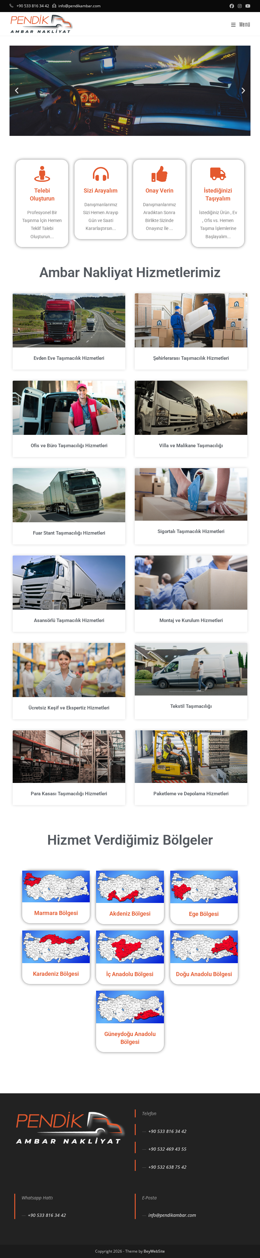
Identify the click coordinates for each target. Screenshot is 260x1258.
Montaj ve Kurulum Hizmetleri (191, 620)
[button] (17, 91)
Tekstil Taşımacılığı (191, 706)
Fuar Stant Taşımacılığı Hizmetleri (69, 533)
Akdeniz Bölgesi (130, 913)
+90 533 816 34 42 (167, 1131)
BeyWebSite (154, 1251)
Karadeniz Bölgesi (56, 973)
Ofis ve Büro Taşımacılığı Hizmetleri (69, 445)
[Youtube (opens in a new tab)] (247, 6)
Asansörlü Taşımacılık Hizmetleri (69, 620)
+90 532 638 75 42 (167, 1167)
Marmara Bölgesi (56, 913)
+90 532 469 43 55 (167, 1149)
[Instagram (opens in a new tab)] (240, 6)
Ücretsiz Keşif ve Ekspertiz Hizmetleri (69, 708)
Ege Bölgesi (204, 914)
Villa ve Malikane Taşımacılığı (191, 445)
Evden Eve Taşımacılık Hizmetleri (69, 358)
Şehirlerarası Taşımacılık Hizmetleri (191, 358)
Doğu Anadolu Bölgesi (204, 974)
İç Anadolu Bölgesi (129, 974)
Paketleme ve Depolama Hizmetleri (191, 794)
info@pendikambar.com (79, 6)
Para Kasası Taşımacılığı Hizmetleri (69, 794)
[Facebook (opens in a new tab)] (232, 6)
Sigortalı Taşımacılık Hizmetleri (191, 531)
